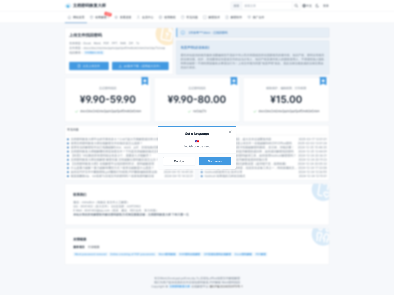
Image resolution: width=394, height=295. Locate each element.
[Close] (230, 132)
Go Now (179, 161)
